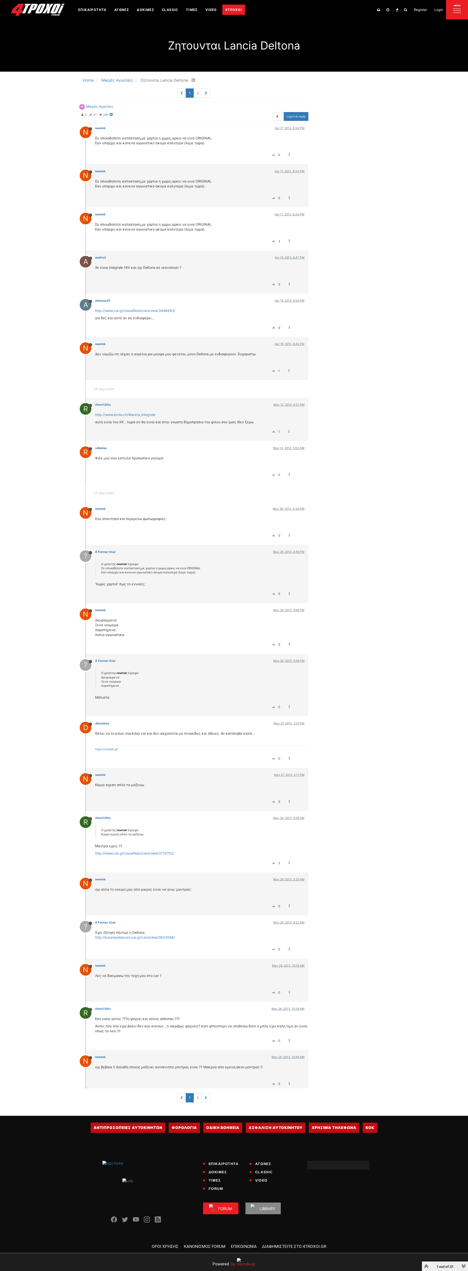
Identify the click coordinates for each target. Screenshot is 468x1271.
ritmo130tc (103, 404)
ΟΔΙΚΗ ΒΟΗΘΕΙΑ (222, 1127)
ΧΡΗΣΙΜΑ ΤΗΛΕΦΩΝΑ (334, 1127)
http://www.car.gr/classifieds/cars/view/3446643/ (135, 310)
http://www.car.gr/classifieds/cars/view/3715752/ (134, 853)
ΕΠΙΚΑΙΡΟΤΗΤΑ (224, 1164)
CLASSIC (264, 1172)
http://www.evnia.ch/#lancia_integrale (125, 415)
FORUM (216, 1189)
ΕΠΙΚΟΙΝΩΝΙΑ (244, 1246)
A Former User (105, 552)
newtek (100, 128)
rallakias (101, 448)
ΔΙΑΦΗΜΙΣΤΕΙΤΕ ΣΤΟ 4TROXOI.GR (294, 1246)
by (224, 1263)
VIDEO (261, 1180)
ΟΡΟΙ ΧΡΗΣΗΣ (165, 1246)
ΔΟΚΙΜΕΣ (218, 1172)
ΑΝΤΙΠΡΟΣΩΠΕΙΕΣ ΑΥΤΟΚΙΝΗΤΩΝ (128, 1127)
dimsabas (102, 723)
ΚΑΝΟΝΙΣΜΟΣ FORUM (204, 1246)
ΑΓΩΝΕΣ (263, 1164)
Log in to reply (296, 116)
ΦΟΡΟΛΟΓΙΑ (184, 1127)
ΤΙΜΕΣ (215, 1180)
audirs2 (100, 257)
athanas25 (102, 300)
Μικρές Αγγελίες (99, 106)
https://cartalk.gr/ (106, 749)
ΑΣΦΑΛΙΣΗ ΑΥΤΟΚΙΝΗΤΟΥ (275, 1127)
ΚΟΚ (370, 1127)
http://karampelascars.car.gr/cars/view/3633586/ (135, 937)
